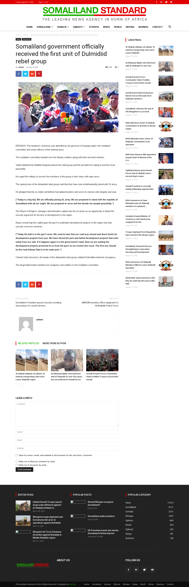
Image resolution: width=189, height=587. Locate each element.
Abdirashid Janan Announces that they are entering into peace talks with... (140, 281)
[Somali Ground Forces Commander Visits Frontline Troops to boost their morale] (102, 360)
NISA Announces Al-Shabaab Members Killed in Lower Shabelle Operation (140, 265)
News (26, 35)
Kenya (106, 26)
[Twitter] (166, 2)
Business (143, 26)
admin (21, 67)
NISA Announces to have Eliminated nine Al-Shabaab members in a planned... (137, 203)
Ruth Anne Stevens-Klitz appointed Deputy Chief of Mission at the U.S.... (141, 157)
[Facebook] (156, 2)
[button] (169, 27)
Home (29, 26)
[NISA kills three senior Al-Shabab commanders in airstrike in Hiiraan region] (166, 126)
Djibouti (78, 26)
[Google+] (161, 2)
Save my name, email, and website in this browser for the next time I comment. (55, 455)
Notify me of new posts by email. (33, 465)
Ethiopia (94, 26)
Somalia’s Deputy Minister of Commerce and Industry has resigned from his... (138, 219)
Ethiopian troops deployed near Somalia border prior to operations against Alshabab (48, 520)
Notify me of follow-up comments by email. (37, 461)
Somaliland (43, 26)
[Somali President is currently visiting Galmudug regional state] (166, 190)
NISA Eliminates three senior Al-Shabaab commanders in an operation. (139, 142)
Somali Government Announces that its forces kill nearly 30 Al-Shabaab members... (139, 96)
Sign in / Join (43, 2)
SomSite (72, 584)
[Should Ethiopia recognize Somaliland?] (78, 505)
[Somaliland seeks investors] (78, 520)
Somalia (62, 26)
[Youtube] (171, 2)
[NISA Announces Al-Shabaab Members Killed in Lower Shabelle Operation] (166, 266)
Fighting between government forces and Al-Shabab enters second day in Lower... (139, 173)
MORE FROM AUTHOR (54, 343)
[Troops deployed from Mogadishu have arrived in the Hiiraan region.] (166, 236)
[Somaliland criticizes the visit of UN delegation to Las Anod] (166, 112)
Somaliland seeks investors (101, 516)
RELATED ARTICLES (28, 343)
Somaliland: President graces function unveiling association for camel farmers (38, 304)
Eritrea (130, 26)
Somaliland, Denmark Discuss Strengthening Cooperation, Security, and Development (138, 249)
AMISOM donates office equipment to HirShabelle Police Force (100, 304)
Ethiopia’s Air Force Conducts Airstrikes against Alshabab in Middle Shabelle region (47, 535)
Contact (157, 26)
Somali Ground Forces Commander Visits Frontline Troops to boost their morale (102, 377)
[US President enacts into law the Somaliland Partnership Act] (78, 534)
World (118, 26)
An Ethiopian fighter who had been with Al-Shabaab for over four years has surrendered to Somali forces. (66, 377)
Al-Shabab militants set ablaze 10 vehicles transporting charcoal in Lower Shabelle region (30, 377)
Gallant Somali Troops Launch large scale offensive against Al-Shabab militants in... (47, 505)
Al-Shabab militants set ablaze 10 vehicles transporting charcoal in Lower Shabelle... (140, 50)
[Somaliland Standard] (94, 14)
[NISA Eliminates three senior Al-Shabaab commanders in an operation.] (166, 142)
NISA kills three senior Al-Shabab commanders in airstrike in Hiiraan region (140, 126)
